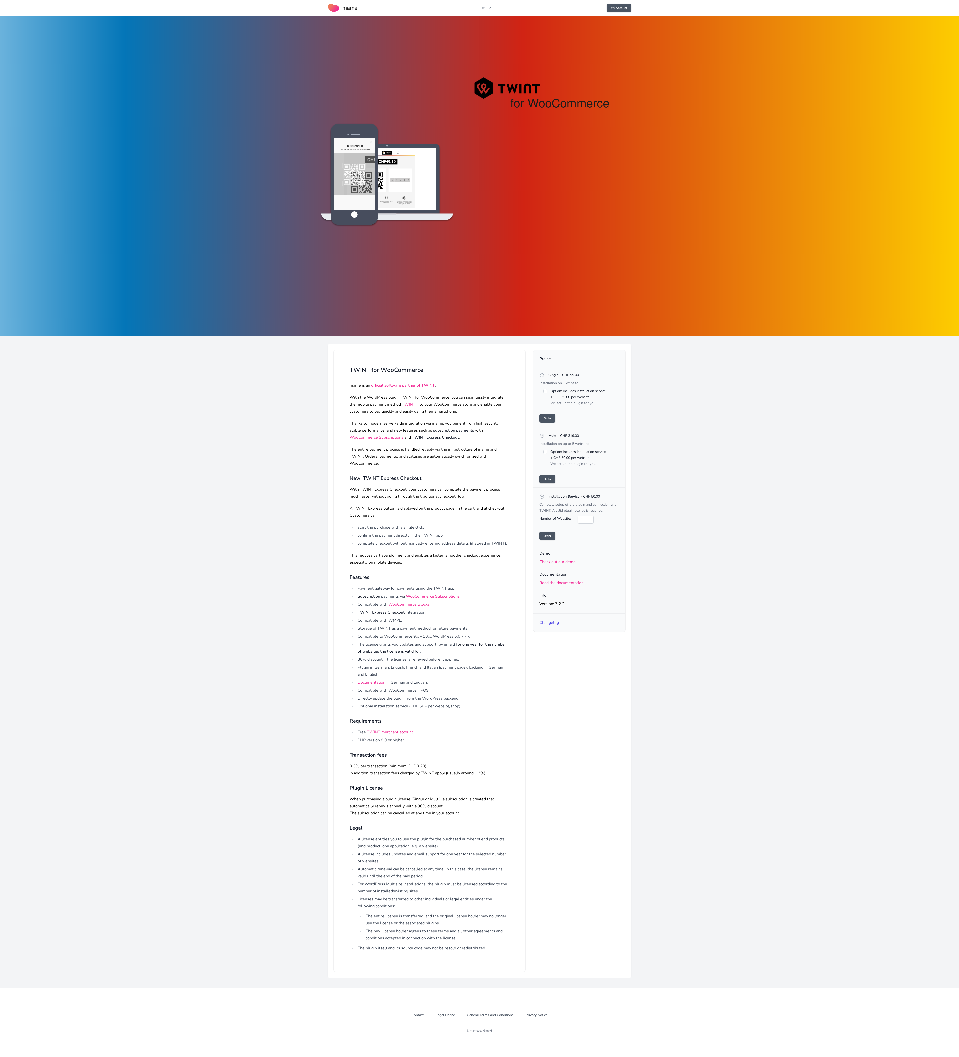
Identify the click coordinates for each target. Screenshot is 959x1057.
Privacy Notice (536, 1015)
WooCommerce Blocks (409, 604)
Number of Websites (555, 518)
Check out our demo (557, 562)
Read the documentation (561, 583)
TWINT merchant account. (390, 732)
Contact (418, 1015)
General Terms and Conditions (490, 1015)
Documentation (371, 682)
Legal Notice (445, 1015)
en (484, 7)
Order (547, 418)
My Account (619, 8)
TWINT (408, 404)
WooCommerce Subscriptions (376, 437)
